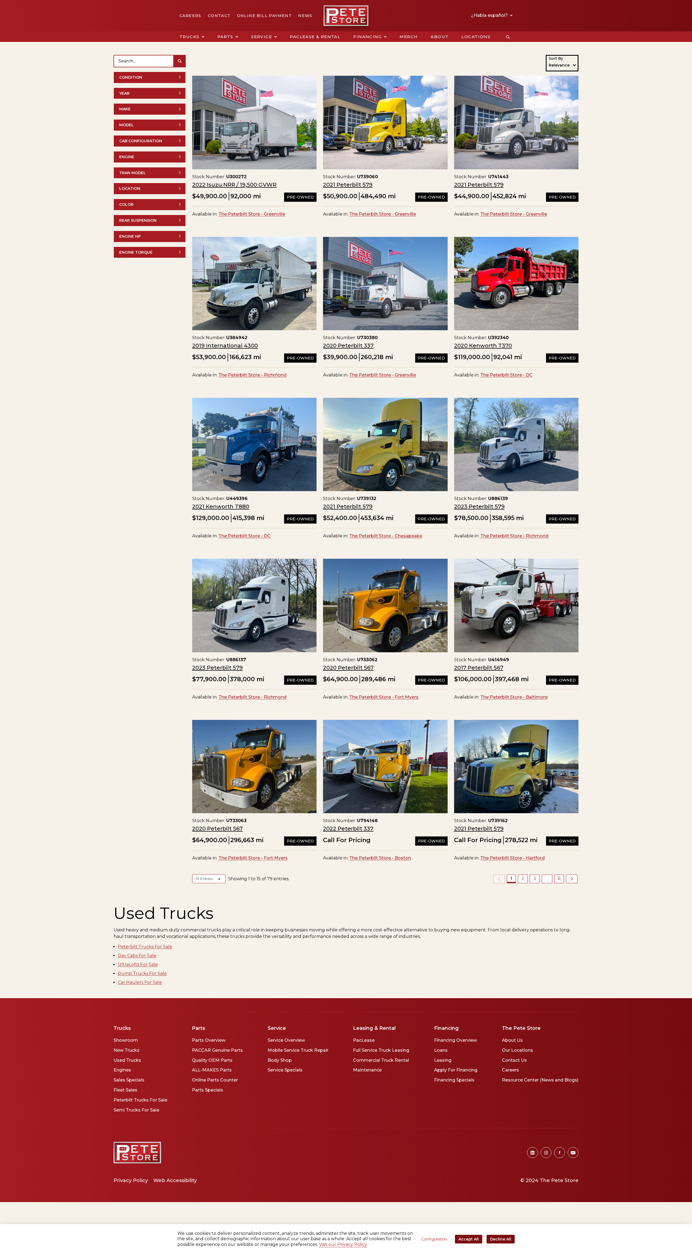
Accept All (468, 1239)
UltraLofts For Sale (138, 964)
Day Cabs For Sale (137, 955)
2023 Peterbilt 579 (479, 506)
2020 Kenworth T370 (483, 345)
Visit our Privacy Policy (343, 1244)
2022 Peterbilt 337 (348, 828)
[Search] (180, 61)
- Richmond (252, 375)
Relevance (559, 65)
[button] (191, 36)
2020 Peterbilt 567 (348, 667)
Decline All (500, 1239)
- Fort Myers (383, 697)
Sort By (556, 58)
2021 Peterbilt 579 (347, 184)
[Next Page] (571, 879)
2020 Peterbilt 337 (348, 345)
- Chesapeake (385, 535)
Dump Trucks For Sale (142, 973)
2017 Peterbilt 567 (478, 667)
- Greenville (251, 214)
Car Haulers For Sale (140, 982)
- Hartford (512, 858)
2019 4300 (225, 345)
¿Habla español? (490, 15)
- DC (506, 375)
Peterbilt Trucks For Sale (145, 946)
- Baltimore (514, 697)
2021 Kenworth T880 (220, 506)
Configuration (434, 1239)
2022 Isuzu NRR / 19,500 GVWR (234, 184)
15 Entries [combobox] (205, 878)
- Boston (380, 858)
